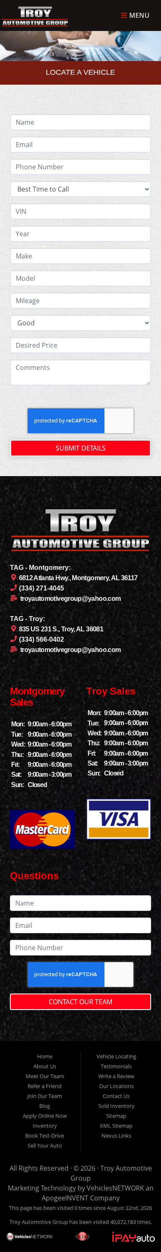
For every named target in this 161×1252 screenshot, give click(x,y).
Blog (44, 1106)
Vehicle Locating (116, 1056)
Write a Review (116, 1076)
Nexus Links (116, 1135)
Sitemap (116, 1115)
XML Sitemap (116, 1125)
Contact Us (116, 1096)
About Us (44, 1066)
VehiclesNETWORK (115, 1188)
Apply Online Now (45, 1115)
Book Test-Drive (44, 1135)
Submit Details (81, 448)
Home (44, 1056)
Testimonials (116, 1066)
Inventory (45, 1125)
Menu (138, 15)
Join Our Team (44, 1096)
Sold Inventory (116, 1106)
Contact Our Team (80, 1001)
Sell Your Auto (45, 1145)
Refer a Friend (45, 1086)
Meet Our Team (45, 1076)
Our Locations (116, 1086)
